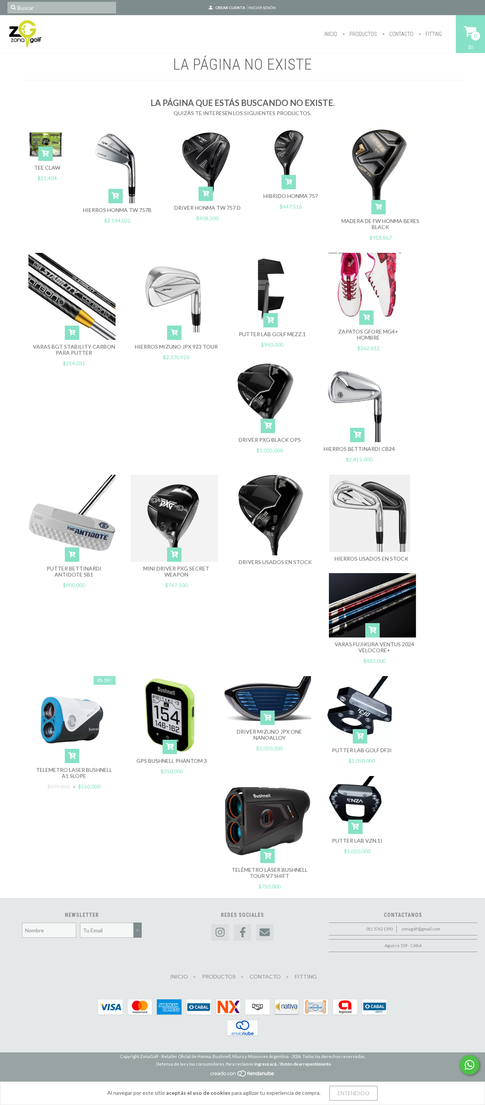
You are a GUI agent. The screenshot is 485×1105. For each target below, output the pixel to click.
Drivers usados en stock (275, 562)
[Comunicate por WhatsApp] (469, 1065)
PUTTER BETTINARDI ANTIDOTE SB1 (74, 571)
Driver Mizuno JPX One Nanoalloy (269, 734)
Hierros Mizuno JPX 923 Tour (176, 346)
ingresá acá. (265, 1063)
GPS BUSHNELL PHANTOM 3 (171, 760)
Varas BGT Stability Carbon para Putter (74, 349)
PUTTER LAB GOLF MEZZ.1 (272, 334)
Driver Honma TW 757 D (207, 207)
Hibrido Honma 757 (290, 196)
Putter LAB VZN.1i (357, 840)
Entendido (353, 1093)
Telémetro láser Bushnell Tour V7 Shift (270, 873)
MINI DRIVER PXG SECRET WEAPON (176, 571)
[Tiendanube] (243, 1075)
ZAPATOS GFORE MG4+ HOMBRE (368, 334)
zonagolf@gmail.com (421, 928)
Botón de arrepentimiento (305, 1063)
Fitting (433, 34)
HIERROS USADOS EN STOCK (371, 558)
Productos (362, 34)
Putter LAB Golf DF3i (362, 750)
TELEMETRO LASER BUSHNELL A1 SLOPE (74, 773)
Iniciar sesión (262, 7)
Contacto (400, 34)
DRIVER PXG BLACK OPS (270, 439)
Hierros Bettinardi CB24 (359, 449)
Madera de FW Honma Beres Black (380, 224)
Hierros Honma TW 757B (117, 210)
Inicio (330, 34)
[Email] (265, 932)
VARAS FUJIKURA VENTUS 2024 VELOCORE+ (374, 647)
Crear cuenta (230, 7)
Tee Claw (47, 167)
